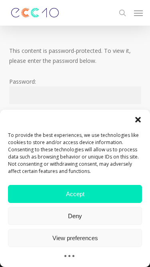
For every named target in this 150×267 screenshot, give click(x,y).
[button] (138, 120)
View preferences (75, 238)
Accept (75, 194)
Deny (75, 216)
